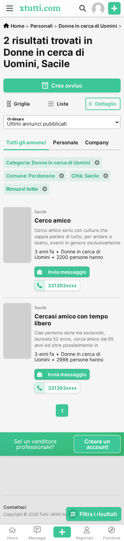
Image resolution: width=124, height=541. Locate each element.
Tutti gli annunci (26, 142)
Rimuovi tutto (22, 189)
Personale (65, 142)
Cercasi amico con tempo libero (71, 320)
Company (97, 142)
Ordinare (15, 119)
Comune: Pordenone (30, 176)
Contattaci (14, 507)
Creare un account (97, 444)
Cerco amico (52, 220)
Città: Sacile (85, 176)
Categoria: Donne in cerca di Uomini (48, 162)
